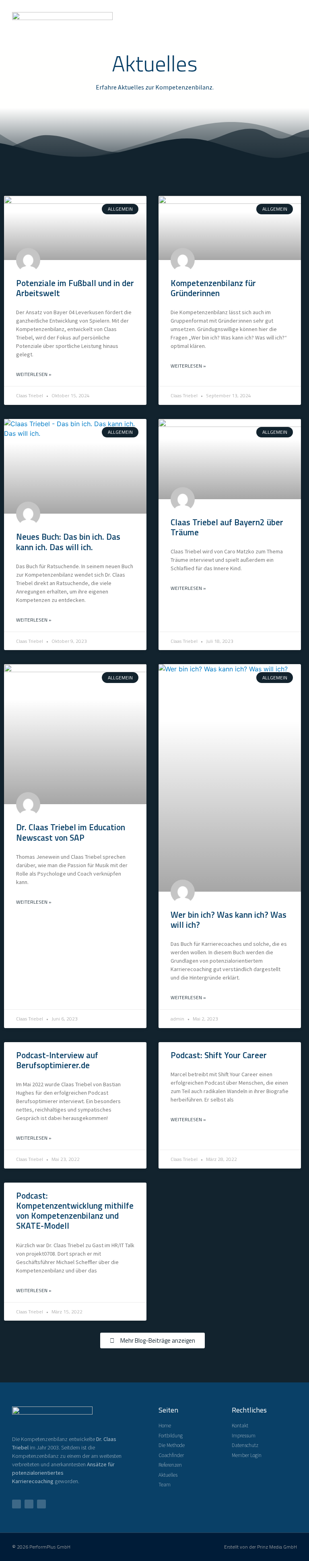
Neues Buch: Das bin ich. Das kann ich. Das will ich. (68, 541)
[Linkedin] (41, 1504)
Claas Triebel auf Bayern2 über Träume (227, 527)
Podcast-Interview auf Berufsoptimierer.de (57, 1060)
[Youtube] (29, 1504)
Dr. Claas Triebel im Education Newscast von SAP (70, 832)
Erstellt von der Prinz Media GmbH (260, 1547)
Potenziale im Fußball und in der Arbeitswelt (75, 287)
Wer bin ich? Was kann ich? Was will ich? (228, 919)
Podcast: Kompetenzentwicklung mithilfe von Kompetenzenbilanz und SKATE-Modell (75, 1210)
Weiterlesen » (34, 374)
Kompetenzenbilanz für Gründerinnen (213, 287)
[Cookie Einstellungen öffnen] (17, 1551)
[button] (291, 24)
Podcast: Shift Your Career (219, 1055)
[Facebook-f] (16, 1504)
